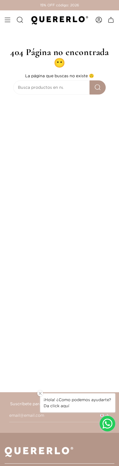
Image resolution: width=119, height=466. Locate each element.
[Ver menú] (7, 20)
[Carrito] (111, 20)
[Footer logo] (41, 451)
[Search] (98, 87)
